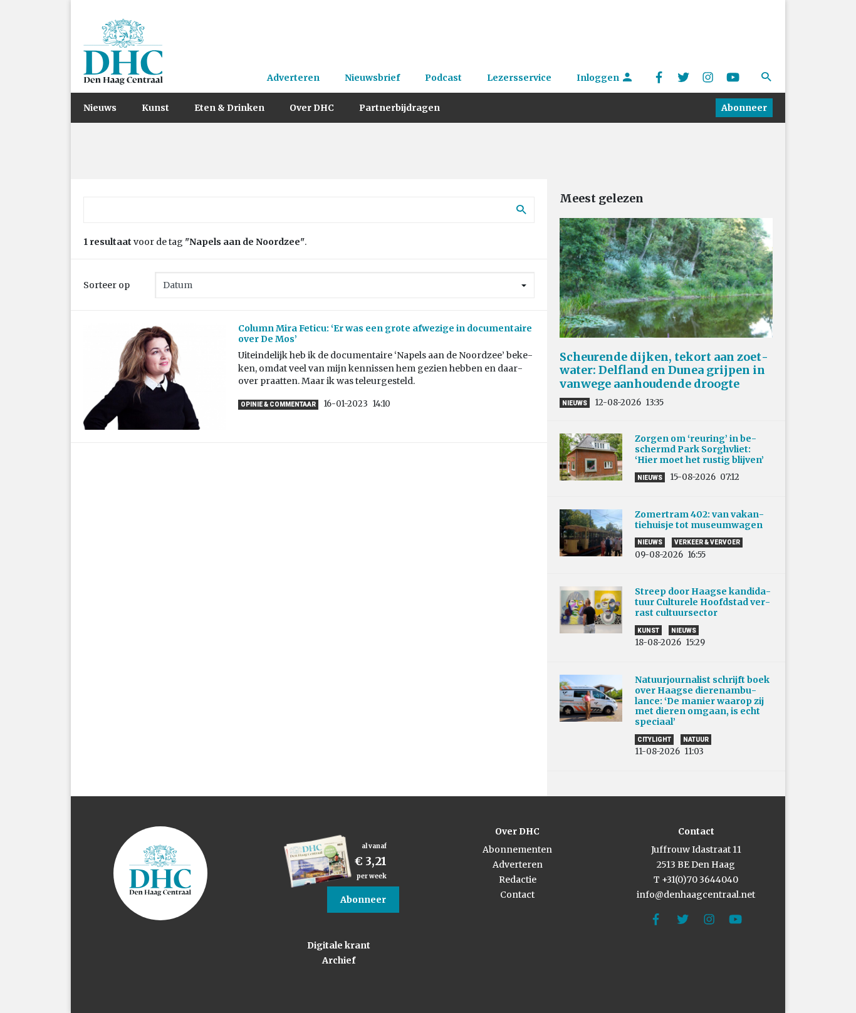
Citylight (654, 739)
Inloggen (599, 77)
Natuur (696, 739)
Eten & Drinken (229, 107)
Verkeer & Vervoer (707, 542)
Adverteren (293, 77)
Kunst (155, 107)
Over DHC (312, 107)
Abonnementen (517, 849)
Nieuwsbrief (372, 77)
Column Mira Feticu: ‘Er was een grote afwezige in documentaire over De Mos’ (385, 334)
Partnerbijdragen (399, 107)
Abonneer (744, 107)
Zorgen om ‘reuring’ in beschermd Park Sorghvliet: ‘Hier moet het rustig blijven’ (699, 449)
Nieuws (100, 107)
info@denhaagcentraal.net (696, 894)
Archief (338, 960)
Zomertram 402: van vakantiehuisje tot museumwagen (700, 520)
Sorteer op (106, 285)
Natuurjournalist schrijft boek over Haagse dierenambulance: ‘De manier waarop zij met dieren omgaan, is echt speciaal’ (702, 700)
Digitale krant (338, 945)
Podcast (443, 77)
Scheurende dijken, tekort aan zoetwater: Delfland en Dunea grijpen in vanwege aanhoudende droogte (664, 370)
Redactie (517, 879)
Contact (517, 894)
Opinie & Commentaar (278, 404)
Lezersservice (519, 77)
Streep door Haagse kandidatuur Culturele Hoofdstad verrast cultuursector (703, 602)
